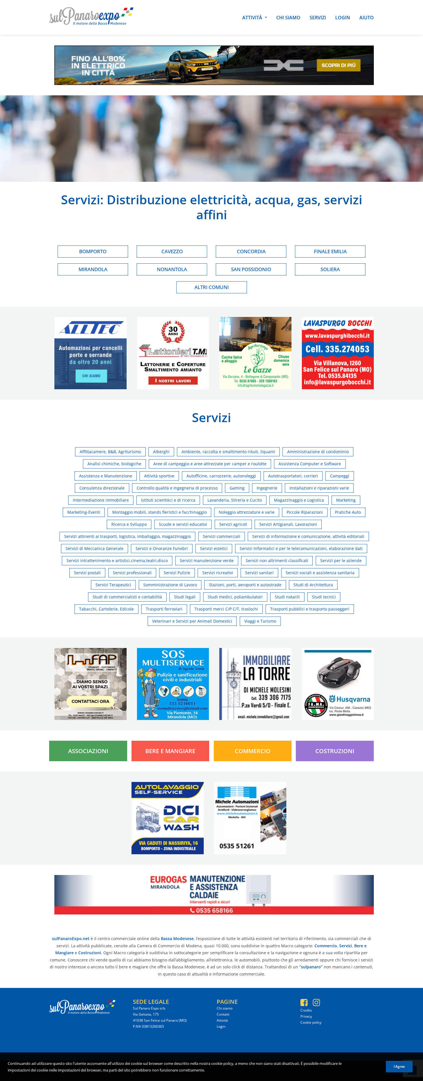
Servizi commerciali (221, 536)
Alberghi (161, 451)
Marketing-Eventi (83, 512)
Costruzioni (334, 751)
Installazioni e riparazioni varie (319, 488)
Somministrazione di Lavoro (170, 584)
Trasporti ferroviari (164, 609)
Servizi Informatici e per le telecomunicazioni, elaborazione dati (301, 548)
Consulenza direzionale (102, 488)
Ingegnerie (267, 488)
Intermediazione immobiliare (101, 500)
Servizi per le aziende (341, 560)
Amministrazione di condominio (318, 451)
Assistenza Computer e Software (310, 463)
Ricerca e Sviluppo (129, 524)
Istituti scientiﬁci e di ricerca (168, 500)
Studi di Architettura (313, 584)
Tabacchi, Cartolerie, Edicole (106, 609)
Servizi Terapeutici (113, 584)
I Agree (399, 1066)
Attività (252, 17)
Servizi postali (87, 572)
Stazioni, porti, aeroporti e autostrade (245, 584)
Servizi (318, 17)
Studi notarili (287, 597)
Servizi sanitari (259, 572)
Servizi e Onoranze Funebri (162, 548)
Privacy (306, 1016)
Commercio (252, 751)
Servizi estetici (214, 548)
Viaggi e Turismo (260, 621)
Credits (306, 1010)
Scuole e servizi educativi (183, 524)
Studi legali (185, 597)
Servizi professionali (132, 572)
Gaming (237, 488)
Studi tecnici (324, 597)
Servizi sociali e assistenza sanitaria (320, 572)
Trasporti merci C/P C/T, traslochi (226, 609)
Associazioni (88, 751)
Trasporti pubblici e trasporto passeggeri (309, 609)
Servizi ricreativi (217, 572)
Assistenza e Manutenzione (105, 476)
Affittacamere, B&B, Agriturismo (110, 451)
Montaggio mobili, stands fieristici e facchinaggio (159, 512)
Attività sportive (159, 476)
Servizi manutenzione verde (207, 560)
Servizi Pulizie (177, 572)
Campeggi (339, 476)
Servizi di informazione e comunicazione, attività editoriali (308, 536)
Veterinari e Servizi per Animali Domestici (192, 621)
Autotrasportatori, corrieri (293, 476)
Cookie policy (310, 1022)
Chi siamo (288, 17)
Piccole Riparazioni (305, 512)
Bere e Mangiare (170, 751)
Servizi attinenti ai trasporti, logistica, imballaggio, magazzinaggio (127, 536)
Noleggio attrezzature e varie (247, 512)
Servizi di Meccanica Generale (94, 548)
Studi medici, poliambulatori (235, 597)
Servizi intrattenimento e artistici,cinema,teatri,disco (117, 560)
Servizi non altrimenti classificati (277, 560)
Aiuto (366, 17)
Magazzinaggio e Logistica (299, 500)
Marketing (346, 500)
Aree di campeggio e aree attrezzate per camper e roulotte (209, 463)
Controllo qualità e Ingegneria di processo (177, 488)
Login (342, 17)
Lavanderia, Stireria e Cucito (234, 500)
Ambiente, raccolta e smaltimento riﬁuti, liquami (228, 451)
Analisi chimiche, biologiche (114, 463)
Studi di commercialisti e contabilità (127, 597)
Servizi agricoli (233, 524)
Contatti (223, 1014)
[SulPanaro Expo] (91, 17)
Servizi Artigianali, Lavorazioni (288, 524)
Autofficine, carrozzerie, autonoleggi (221, 476)
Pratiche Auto (348, 512)
